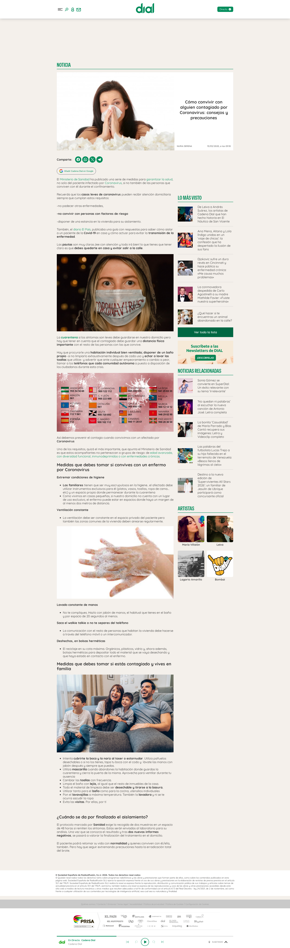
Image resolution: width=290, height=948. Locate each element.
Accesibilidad (136, 904)
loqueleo (177, 926)
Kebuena (196, 921)
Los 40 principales (125, 917)
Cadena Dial (163, 921)
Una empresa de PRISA (84, 919)
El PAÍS (110, 917)
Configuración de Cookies (197, 904)
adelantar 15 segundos (154, 942)
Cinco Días (151, 921)
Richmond (109, 926)
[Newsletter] (79, 9)
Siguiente (162, 942)
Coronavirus (113, 183)
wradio (140, 921)
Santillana (139, 917)
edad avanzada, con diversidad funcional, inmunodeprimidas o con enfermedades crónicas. (115, 454)
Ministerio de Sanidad (75, 179)
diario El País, (82, 229)
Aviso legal (123, 904)
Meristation (192, 926)
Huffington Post (114, 921)
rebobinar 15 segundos (136, 942)
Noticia (64, 64)
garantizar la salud (159, 179)
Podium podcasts (138, 926)
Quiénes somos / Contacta (93, 904)
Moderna (123, 926)
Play (145, 942)
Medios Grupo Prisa (83, 926)
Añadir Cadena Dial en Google (78, 171)
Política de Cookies (174, 904)
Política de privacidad (154, 904)
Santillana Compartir (155, 917)
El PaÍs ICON (151, 926)
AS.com (178, 917)
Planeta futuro (185, 921)
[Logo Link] (145, 8)
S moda (164, 926)
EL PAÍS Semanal (174, 921)
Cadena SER (168, 917)
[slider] (145, 936)
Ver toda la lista (205, 332)
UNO (131, 921)
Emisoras (112, 904)
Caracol (198, 917)
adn (188, 917)
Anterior (127, 942)
